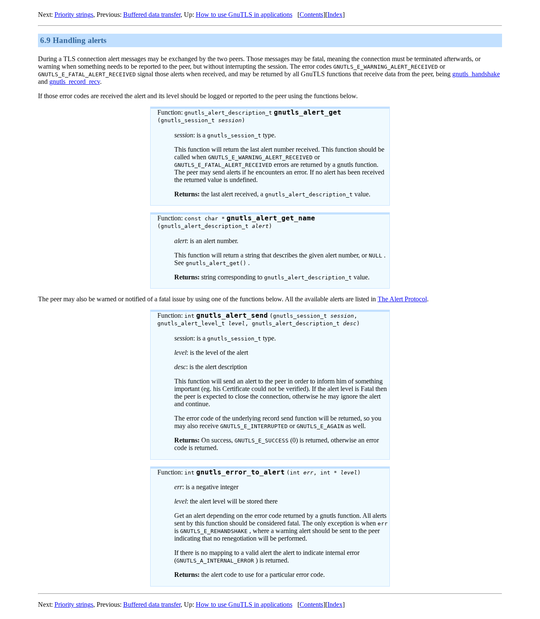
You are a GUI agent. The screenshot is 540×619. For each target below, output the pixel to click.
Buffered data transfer (152, 14)
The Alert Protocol (402, 299)
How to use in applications (244, 14)
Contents (311, 14)
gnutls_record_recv (74, 81)
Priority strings (73, 14)
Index (335, 14)
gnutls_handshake (476, 74)
